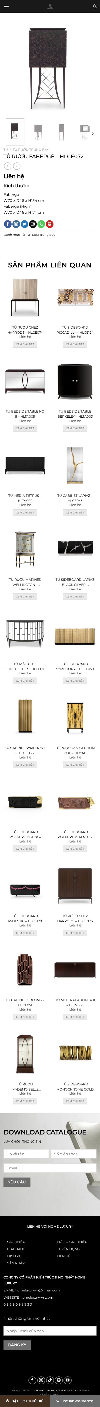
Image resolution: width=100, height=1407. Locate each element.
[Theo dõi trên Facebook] (8, 224)
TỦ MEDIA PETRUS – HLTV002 (25, 498)
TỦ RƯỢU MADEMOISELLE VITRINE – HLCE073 (25, 1087)
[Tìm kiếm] (95, 6)
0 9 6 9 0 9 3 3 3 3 (17, 1304)
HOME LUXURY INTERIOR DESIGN (56, 1390)
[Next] (89, 68)
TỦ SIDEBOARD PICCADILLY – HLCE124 (75, 330)
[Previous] (11, 68)
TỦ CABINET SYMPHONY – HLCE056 (25, 750)
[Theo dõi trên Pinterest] (49, 224)
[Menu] (6, 6)
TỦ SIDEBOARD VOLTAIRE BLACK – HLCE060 (25, 835)
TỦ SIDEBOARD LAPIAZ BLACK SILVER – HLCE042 (75, 582)
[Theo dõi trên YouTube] (68, 1380)
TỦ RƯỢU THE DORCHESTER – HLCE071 (25, 666)
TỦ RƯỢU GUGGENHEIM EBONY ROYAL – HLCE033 (75, 750)
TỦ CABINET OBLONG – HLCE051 (25, 1002)
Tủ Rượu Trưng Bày (31, 150)
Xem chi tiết (25, 344)
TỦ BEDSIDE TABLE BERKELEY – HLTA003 (75, 414)
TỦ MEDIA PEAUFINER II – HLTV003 (75, 1002)
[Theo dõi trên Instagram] (16, 224)
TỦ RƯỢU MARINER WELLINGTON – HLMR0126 (25, 582)
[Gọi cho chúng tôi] (41, 224)
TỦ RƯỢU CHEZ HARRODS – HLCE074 (25, 330)
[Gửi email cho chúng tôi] (33, 224)
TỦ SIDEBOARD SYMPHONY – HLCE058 (75, 666)
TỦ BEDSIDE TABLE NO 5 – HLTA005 (25, 414)
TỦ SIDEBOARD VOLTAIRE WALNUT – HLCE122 (75, 835)
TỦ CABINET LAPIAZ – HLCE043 (75, 498)
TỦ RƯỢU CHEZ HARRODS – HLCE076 (75, 918)
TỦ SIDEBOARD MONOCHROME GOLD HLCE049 (75, 1087)
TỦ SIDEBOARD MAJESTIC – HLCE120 (25, 918)
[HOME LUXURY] (50, 6)
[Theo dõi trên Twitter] (24, 224)
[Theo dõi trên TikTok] (50, 1380)
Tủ (5, 150)
